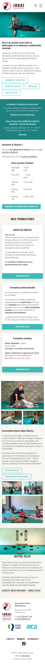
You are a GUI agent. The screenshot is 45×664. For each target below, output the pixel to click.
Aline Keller (26, 656)
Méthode (32, 86)
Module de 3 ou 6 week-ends (22, 115)
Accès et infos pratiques (14, 590)
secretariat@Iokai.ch (22, 619)
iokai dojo (22, 134)
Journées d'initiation (15, 80)
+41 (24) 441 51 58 (25, 617)
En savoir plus (22, 276)
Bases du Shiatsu (13, 86)
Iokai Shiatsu (11, 93)
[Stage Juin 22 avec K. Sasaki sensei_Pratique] (22, 509)
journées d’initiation (29, 157)
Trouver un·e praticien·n (16, 477)
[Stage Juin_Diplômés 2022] (33, 488)
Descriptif (9, 348)
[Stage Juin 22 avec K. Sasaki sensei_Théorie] (12, 488)
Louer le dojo (34, 590)
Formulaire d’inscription (24, 348)
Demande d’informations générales (21, 206)
